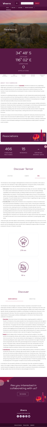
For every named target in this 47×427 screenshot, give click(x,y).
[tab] (10, 176)
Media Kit (32, 425)
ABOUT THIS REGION (4, 76)
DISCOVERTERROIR (23, 76)
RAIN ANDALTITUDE (33, 76)
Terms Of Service (18, 425)
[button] (17, 3)
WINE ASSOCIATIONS (14, 76)
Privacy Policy (26, 425)
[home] (8, 3)
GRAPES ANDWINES (42, 76)
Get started (23, 394)
